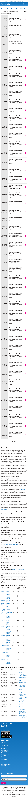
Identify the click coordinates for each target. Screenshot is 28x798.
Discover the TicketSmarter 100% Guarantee (14, 1)
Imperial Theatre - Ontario (8, 628)
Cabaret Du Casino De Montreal (8, 638)
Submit (3, 783)
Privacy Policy (4, 763)
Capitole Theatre (8, 608)
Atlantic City (2, 604)
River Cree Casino (8, 593)
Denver (2, 596)
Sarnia (2, 626)
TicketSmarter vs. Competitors (7, 752)
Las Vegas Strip (4, 509)
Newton (3, 600)
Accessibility (3, 765)
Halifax (2, 620)
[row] (14, 19)
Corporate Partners (5, 750)
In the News (3, 755)
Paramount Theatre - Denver (8, 597)
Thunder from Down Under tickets (10, 544)
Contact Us (3, 742)
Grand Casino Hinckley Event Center (8, 655)
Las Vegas (2, 613)
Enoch (2, 591)
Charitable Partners (5, 751)
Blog (2, 756)
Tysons (2, 642)
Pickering (3, 631)
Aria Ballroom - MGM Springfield (8, 661)
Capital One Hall (8, 643)
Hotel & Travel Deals (5, 754)
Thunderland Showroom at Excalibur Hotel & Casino (9, 616)
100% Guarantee (4, 745)
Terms (2, 761)
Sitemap (3, 767)
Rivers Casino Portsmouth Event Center (9, 648)
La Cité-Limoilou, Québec (3, 609)
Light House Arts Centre (7, 622)
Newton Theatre (8, 601)
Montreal (3, 635)
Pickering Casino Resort (8, 632)
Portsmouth (3, 645)
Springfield (3, 659)
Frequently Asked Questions (7, 743)
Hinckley (3, 652)
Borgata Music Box (8, 605)
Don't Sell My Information (6, 764)
